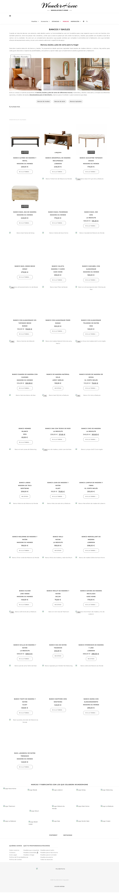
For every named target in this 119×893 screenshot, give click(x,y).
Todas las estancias (46, 859)
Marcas (25, 857)
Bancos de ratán (59, 101)
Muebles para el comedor (48, 855)
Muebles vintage (28, 855)
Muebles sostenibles (30, 852)
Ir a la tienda (24, 171)
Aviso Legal (13, 855)
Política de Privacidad (16, 857)
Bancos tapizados (76, 101)
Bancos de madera (43, 101)
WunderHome (60, 5)
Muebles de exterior (46, 857)
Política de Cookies (15, 859)
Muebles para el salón (47, 850)
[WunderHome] (59, 872)
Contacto (12, 852)
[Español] (83, 21)
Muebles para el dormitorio (49, 852)
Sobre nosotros (14, 850)
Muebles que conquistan (31, 850)
